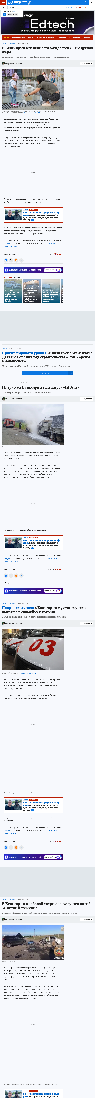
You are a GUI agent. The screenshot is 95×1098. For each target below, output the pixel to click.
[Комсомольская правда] (17, 2)
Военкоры (87, 38)
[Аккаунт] (92, 2)
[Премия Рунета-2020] (29, 2)
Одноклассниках (11, 246)
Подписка (88, 7)
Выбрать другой (12, 14)
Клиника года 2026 (64, 38)
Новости (31, 38)
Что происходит (12, 43)
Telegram (8, 243)
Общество (26, 209)
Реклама (78, 7)
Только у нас (77, 38)
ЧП (8, 583)
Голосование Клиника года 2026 (46, 38)
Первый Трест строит (18, 38)
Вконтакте (52, 243)
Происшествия (12, 382)
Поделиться (88, 63)
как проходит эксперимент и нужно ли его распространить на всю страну (41, 216)
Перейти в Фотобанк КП (32, 113)
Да (4, 14)
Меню (3, 2)
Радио (70, 7)
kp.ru (59, 254)
